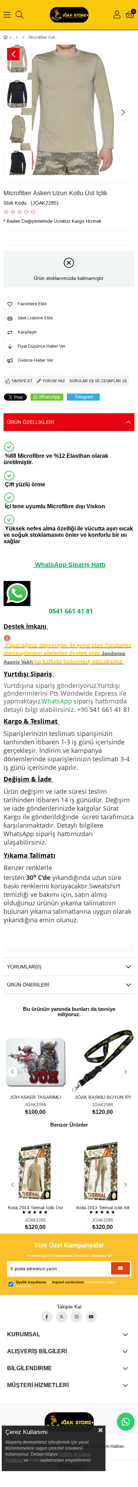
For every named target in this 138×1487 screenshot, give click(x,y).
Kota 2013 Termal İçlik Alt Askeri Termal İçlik (102, 1207)
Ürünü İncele (43, 1079)
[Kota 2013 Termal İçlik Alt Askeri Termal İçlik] (102, 1171)
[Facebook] (46, 1317)
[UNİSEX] (17, 37)
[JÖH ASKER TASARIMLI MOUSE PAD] (35, 1061)
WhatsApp (49, 397)
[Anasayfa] (10, 37)
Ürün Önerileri (28, 985)
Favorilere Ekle (27, 1079)
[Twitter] (61, 1317)
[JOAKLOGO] (69, 1422)
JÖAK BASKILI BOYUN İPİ (103, 1097)
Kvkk (34, 1460)
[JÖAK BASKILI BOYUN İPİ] (102, 1061)
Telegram (84, 397)
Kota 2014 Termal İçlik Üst (35, 1207)
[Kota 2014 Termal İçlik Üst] (35, 1171)
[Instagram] (76, 1317)
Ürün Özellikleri (30, 422)
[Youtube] (91, 1317)
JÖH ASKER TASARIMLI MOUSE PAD (35, 1097)
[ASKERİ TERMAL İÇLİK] (23, 37)
